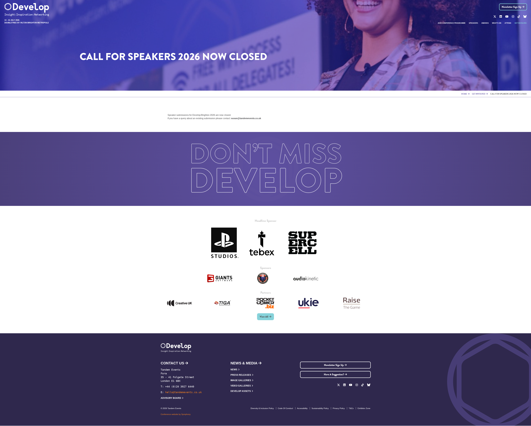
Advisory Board (171, 398)
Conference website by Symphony (176, 414)
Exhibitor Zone (364, 408)
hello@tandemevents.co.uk (183, 392)
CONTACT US (172, 363)
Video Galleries (241, 386)
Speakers (473, 23)
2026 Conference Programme (451, 23)
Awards (485, 23)
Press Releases (241, 375)
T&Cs (351, 408)
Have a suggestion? (334, 374)
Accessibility (302, 408)
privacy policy (339, 408)
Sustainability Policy (320, 408)
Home (464, 93)
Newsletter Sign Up (511, 7)
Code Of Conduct (285, 408)
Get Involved (521, 23)
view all (264, 316)
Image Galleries (241, 380)
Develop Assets (241, 391)
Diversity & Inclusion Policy (262, 408)
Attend (508, 23)
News (234, 369)
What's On (496, 23)
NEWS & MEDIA (244, 363)
